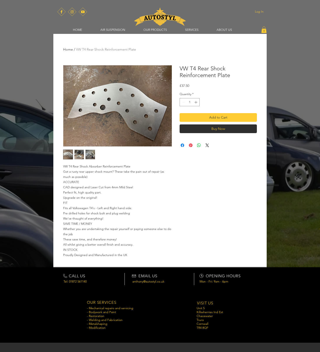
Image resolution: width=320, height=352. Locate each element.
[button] (112, 29)
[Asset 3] (61, 12)
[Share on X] (207, 145)
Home (68, 49)
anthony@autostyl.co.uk (148, 281)
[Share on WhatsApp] (199, 145)
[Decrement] (183, 102)
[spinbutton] (190, 102)
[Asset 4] (72, 12)
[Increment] (196, 102)
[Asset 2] (83, 12)
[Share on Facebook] (182, 145)
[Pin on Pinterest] (190, 145)
